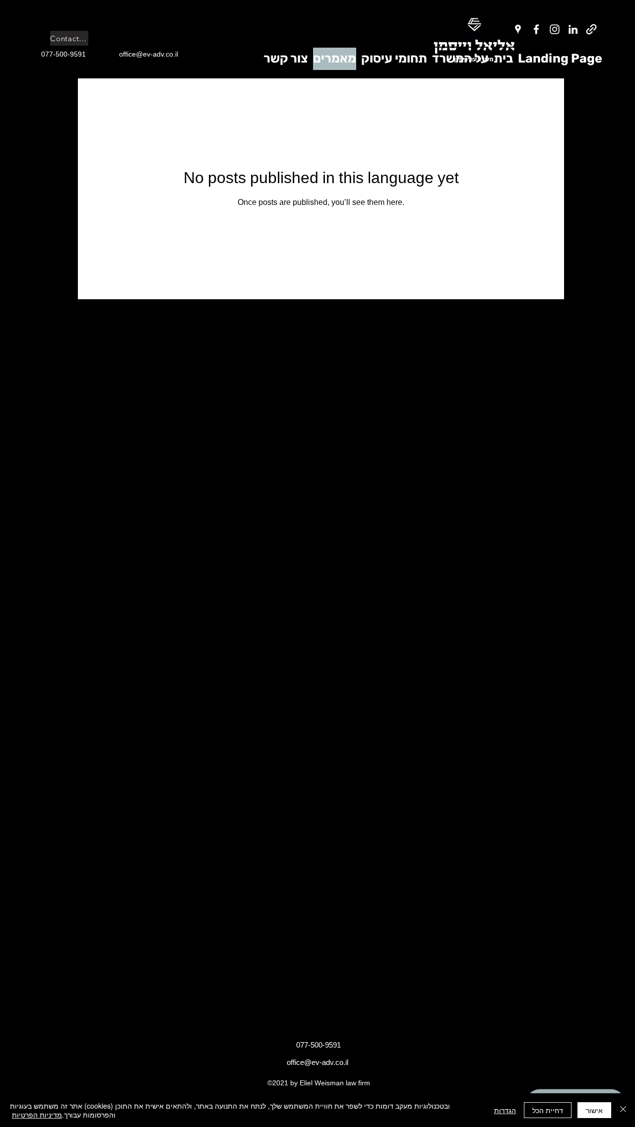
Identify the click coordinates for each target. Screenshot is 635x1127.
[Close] (623, 1110)
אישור (594, 1110)
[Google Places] (517, 29)
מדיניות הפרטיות (37, 1115)
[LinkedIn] (573, 29)
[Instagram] (554, 29)
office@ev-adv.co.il (317, 1062)
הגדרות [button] (505, 1110)
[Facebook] (536, 29)
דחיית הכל (547, 1110)
